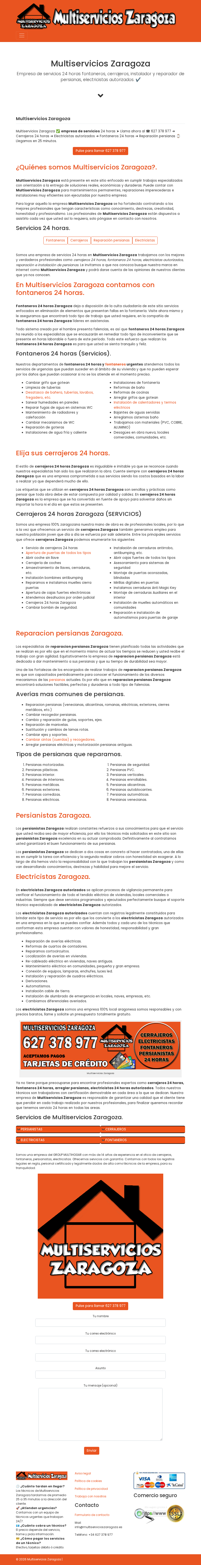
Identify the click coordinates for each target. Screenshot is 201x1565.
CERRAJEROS (115, 1129)
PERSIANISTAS (31, 1129)
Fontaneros (55, 240)
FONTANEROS (116, 1140)
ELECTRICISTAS (33, 1140)
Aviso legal (83, 1473)
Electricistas (145, 240)
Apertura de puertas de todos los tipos (58, 553)
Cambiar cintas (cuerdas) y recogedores (60, 739)
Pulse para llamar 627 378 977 (101, 150)
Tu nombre (101, 1316)
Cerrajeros (79, 240)
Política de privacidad (91, 1489)
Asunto (100, 1368)
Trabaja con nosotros (90, 1496)
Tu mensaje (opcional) (100, 1386)
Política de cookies (88, 1481)
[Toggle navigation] (22, 35)
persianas (57, 680)
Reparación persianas (112, 240)
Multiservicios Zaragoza (44, 1559)
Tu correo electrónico (100, 1333)
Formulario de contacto (92, 1515)
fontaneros (115, 364)
